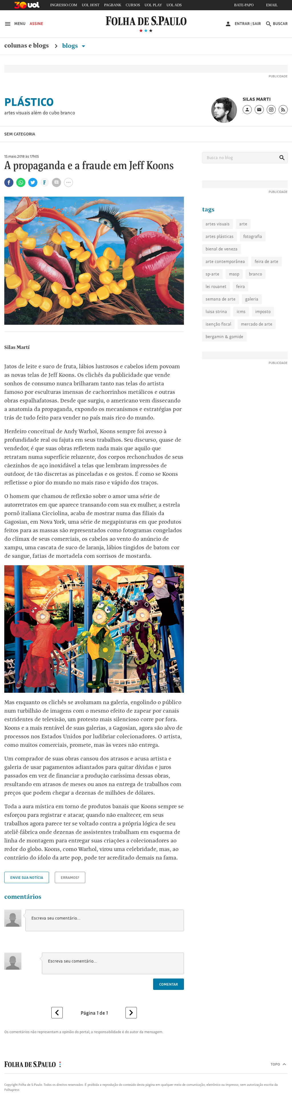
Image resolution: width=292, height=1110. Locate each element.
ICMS (241, 311)
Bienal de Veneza (222, 249)
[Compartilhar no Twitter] (32, 182)
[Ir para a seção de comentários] (56, 182)
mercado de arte (256, 324)
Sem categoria (19, 134)
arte (243, 224)
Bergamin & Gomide (224, 337)
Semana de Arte (221, 299)
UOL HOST (91, 5)
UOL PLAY (153, 5)
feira (240, 286)
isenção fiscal (218, 324)
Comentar (168, 984)
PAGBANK (112, 5)
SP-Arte (212, 274)
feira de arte (266, 261)
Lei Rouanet (216, 286)
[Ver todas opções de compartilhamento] (44, 183)
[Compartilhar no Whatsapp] (20, 182)
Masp (234, 274)
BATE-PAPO (244, 5)
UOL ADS (174, 5)
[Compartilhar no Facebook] (8, 182)
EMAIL (272, 5)
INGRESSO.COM (63, 5)
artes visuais (218, 224)
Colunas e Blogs (26, 46)
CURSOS (133, 5)
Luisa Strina (216, 311)
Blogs (70, 46)
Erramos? (70, 877)
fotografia (252, 236)
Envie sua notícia (26, 877)
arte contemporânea (225, 261)
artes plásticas (220, 236)
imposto (263, 311)
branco (255, 274)
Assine (36, 23)
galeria (251, 299)
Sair (256, 23)
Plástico (29, 102)
